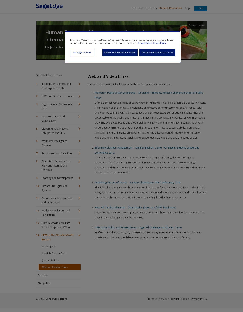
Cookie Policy (159, 43)
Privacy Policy (145, 43)
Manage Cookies (82, 52)
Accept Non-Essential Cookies (157, 52)
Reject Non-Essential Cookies (120, 52)
